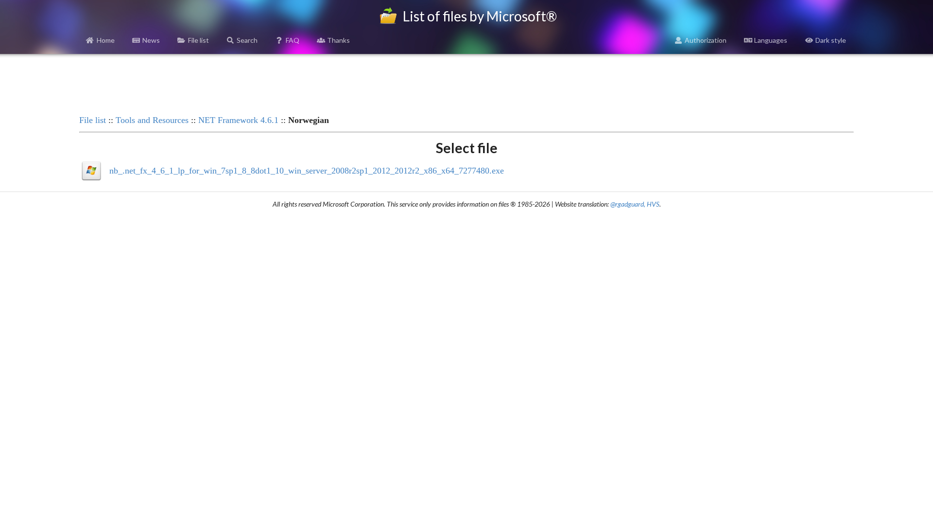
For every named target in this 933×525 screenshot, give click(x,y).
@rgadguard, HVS (634, 204)
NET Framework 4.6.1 (238, 120)
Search (247, 40)
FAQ (292, 40)
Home (106, 40)
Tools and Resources (152, 120)
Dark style (830, 40)
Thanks (338, 40)
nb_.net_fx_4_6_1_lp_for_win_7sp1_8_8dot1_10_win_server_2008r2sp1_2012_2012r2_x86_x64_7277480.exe (306, 170)
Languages (770, 40)
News (151, 40)
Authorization (705, 40)
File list (198, 40)
